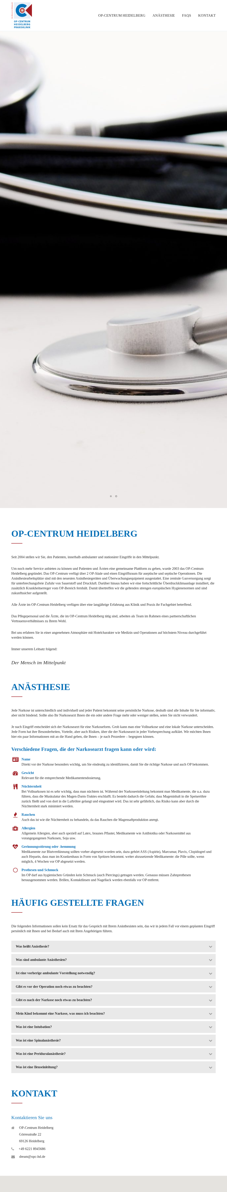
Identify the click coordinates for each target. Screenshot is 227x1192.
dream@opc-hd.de (32, 1156)
